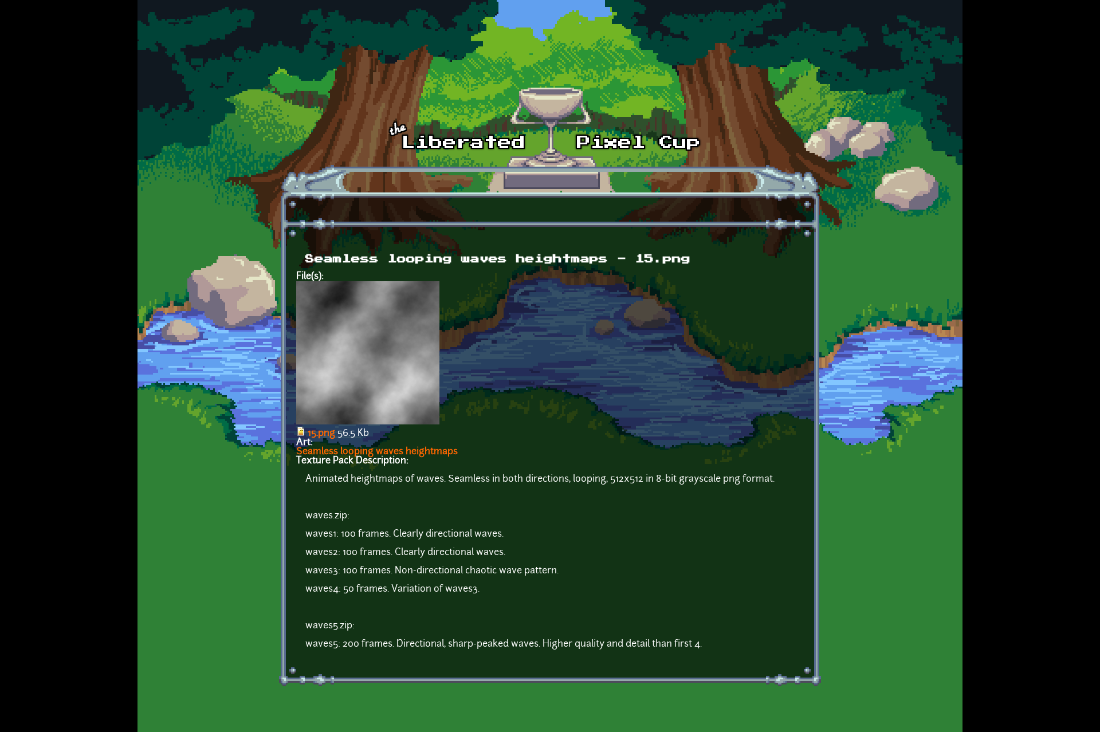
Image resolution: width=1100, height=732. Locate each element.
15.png (321, 433)
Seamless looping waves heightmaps (377, 451)
